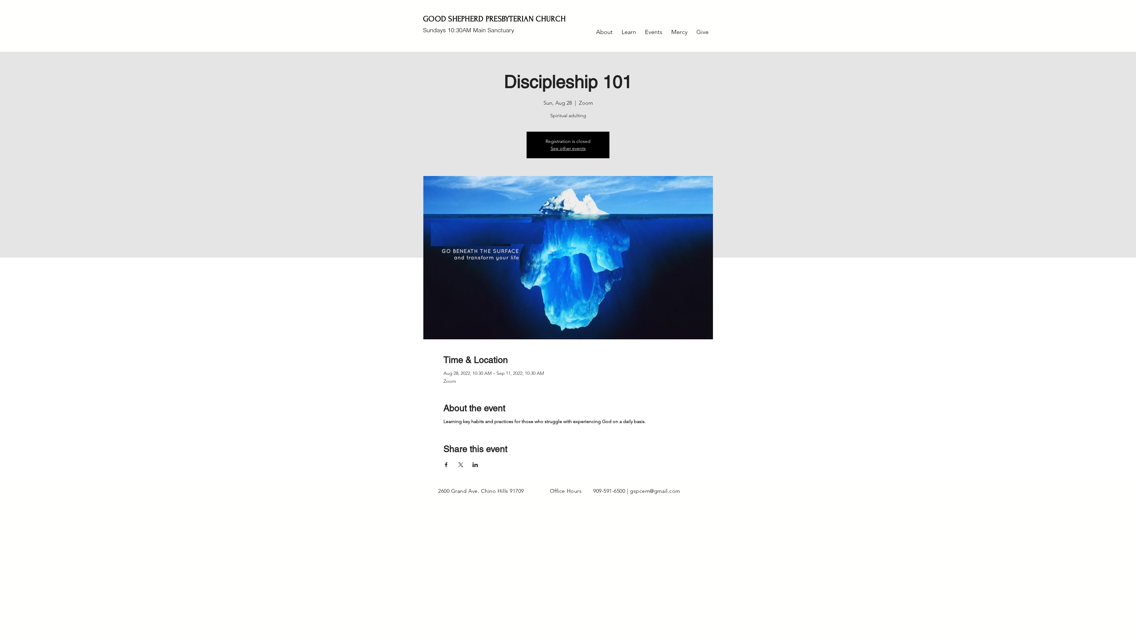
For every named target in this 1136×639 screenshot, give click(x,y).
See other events (568, 148)
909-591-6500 (609, 491)
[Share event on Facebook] (446, 464)
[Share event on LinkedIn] (475, 464)
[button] (604, 32)
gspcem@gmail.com (655, 491)
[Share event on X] (461, 464)
